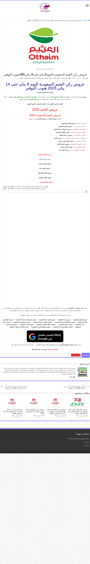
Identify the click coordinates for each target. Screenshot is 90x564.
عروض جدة (20, 78)
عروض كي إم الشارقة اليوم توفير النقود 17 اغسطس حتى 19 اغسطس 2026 (56, 411)
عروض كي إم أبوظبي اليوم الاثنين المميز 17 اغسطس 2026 (35, 411)
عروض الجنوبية (76, 20)
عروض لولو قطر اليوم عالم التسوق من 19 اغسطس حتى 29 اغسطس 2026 (77, 411)
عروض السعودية (48, 78)
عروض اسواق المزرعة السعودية (63, 327)
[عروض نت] (45, 7)
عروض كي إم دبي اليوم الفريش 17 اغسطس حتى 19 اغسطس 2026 (13, 411)
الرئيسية (85, 20)
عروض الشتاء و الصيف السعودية (19, 327)
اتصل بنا (86, 445)
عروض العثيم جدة (44, 168)
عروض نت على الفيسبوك (39, 349)
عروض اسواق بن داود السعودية (42, 322)
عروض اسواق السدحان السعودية (65, 322)
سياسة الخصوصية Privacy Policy (79, 438)
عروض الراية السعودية (27, 324)
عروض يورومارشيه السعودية (21, 322)
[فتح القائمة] (87, 6)
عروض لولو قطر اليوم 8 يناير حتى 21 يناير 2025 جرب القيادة (74, 386)
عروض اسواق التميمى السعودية (46, 324)
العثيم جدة (50, 104)
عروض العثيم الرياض (45, 164)
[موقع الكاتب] (74, 377)
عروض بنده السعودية (64, 319)
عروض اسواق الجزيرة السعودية (41, 327)
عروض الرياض (56, 78)
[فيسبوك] (70, 377)
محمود (84, 78)
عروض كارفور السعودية (80, 319)
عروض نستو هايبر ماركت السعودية (26, 319)
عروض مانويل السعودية (65, 324)
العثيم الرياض (59, 104)
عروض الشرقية (39, 78)
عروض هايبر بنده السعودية (47, 319)
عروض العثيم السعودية (29, 78)
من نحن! (86, 442)
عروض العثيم (53, 119)
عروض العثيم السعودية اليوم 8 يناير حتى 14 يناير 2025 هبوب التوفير (16, 386)
